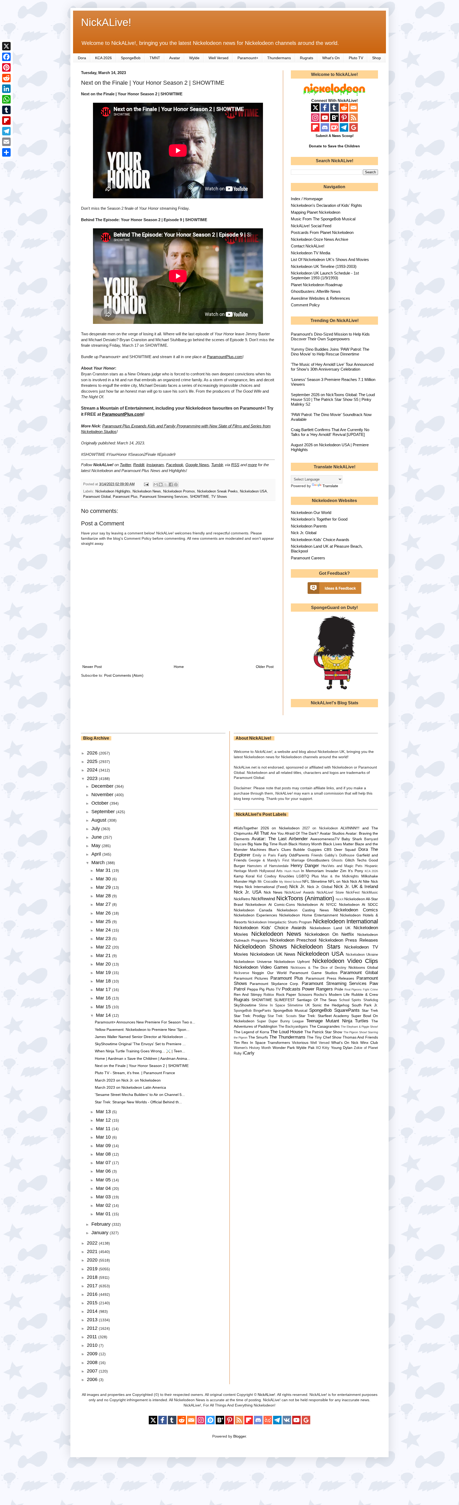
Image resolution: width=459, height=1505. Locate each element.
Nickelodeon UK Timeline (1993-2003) (323, 266)
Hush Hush (292, 871)
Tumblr (217, 464)
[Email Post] (146, 484)
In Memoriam (312, 871)
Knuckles (286, 876)
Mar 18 (104, 981)
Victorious (300, 1042)
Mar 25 (104, 921)
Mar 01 (104, 1213)
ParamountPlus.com (225, 356)
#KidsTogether (246, 828)
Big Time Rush (275, 844)
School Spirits (350, 1000)
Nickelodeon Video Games (261, 967)
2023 (93, 778)
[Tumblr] (6, 110)
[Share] (6, 152)
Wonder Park (284, 1047)
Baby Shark (352, 839)
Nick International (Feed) (266, 887)
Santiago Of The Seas (317, 1000)
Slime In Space (272, 1005)
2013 (93, 1319)
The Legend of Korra (251, 1032)
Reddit (138, 464)
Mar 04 (104, 1188)
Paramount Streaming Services (164, 497)
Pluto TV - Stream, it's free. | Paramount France (135, 1073)
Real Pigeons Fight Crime (361, 989)
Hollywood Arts (271, 871)
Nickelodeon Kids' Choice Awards (320, 539)
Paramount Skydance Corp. (274, 983)
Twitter (125, 464)
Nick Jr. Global (303, 532)
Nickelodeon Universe (253, 961)
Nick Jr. (297, 886)
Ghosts (337, 860)
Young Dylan (341, 1047)
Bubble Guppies (307, 849)
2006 (93, 1379)
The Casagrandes (324, 1026)
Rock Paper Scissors (294, 994)
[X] (6, 46)
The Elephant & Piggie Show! (359, 1026)
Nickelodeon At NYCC (316, 904)
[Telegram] (6, 131)
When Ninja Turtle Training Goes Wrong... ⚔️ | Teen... (140, 1051)
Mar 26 (104, 913)
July (96, 828)
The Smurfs (258, 1037)
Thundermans (279, 58)
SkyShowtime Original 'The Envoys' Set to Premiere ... (140, 1044)
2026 (93, 753)
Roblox (269, 995)
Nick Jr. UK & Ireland (356, 886)
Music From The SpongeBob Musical (323, 219)
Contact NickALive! (307, 246)
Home (179, 666)
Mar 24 (104, 930)
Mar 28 (104, 895)
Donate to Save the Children (334, 146)
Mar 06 (104, 1171)
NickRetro (242, 899)
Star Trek (370, 1010)
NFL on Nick (338, 881)
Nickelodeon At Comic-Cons (270, 904)
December (103, 786)
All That (261, 833)
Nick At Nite (359, 881)
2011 (92, 1336)
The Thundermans (287, 1037)
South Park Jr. (365, 1005)
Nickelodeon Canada (253, 910)
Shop (376, 58)
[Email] (6, 141)
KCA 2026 (103, 58)
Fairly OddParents (293, 855)
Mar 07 (104, 1162)
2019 (93, 1268)
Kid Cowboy (267, 876)
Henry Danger (305, 865)
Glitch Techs (356, 860)
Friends (317, 855)
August (99, 820)
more (252, 464)
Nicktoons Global (363, 967)
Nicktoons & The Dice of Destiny (318, 968)
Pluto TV (356, 58)
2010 (93, 1345)
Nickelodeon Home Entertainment (308, 915)
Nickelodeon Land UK (330, 928)
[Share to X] (165, 484)
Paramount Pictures (251, 978)
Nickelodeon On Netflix (329, 934)
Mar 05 (104, 1179)
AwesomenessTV (324, 839)
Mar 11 (104, 1128)
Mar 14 (104, 1015)
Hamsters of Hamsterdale (267, 866)
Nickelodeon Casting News (303, 910)
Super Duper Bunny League (280, 1021)
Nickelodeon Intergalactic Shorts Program (280, 922)
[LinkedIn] (6, 88)
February (101, 1224)
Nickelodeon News (147, 491)
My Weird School (290, 881)
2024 (93, 770)
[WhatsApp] (6, 99)
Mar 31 (104, 870)
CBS (328, 849)
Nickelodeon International (345, 921)
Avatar (174, 58)
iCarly (248, 1053)
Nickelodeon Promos (179, 491)
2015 (93, 1302)
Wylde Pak (305, 1047)
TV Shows (219, 497)
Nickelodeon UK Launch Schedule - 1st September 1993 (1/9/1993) (325, 275)
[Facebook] (6, 57)
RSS (235, 464)
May (96, 845)
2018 (93, 1277)
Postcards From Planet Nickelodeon (322, 232)
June (97, 837)
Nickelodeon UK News (272, 954)
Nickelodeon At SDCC (358, 904)
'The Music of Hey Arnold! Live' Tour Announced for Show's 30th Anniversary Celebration (332, 366)
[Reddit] (6, 78)
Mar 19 (104, 972)
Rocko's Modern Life (332, 994)
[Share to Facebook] (170, 484)
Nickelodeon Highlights (112, 491)
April (96, 854)
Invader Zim (336, 871)
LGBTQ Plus (307, 876)
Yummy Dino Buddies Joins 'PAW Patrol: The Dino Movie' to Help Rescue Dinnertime (330, 351)
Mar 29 (104, 887)
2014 (93, 1311)
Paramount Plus (125, 497)
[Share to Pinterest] (175, 484)
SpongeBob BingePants (252, 1011)
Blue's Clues (280, 849)
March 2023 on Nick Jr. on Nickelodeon (128, 1080)
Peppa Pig (256, 989)
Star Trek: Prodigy (250, 1016)
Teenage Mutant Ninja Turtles (337, 1020)
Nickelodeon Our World (311, 512)
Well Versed (218, 58)
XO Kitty (322, 1048)
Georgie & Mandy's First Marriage (277, 860)
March (98, 862)
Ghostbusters (318, 860)
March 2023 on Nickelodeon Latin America (130, 1087)
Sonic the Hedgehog (330, 1005)
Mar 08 (104, 1154)
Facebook (174, 464)
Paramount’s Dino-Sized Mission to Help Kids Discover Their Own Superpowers (330, 336)
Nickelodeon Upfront (292, 961)
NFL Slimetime (314, 881)
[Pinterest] (6, 67)
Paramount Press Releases (330, 978)
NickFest (353, 892)
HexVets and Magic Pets (342, 866)
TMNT (155, 58)
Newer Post (92, 666)
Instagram (155, 464)
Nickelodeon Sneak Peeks (217, 491)
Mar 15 (104, 1006)
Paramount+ (247, 58)
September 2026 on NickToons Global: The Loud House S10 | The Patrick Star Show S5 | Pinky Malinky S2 (333, 399)
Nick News (273, 892)
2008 (93, 1362)
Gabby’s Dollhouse (339, 855)
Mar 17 (104, 989)
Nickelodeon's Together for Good (319, 519)
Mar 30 (104, 878)
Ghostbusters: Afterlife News (316, 291)
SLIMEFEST (284, 1000)
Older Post (265, 666)
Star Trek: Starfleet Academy (324, 1016)
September (103, 811)
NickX (339, 899)
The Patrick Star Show (323, 1032)
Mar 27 (104, 904)
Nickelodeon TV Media (310, 253)
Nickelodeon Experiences (255, 915)
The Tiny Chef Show (324, 1037)
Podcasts (291, 989)
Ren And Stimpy (248, 994)
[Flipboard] (6, 120)
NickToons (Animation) (305, 898)
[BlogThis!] (160, 484)
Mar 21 (104, 955)
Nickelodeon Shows (260, 946)
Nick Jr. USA (248, 892)
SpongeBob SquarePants (334, 1010)
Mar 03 (104, 1196)
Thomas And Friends (360, 1037)
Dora (82, 58)
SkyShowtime (245, 1005)
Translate (330, 486)
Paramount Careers (308, 558)
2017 (93, 1285)
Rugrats (306, 58)
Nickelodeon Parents (309, 526)
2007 (93, 1371)
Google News (197, 464)
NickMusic (370, 892)
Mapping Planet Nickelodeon (315, 212)
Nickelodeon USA (253, 491)
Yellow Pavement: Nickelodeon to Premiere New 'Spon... (142, 1029)
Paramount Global (97, 497)
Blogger (239, 1436)
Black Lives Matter (338, 844)
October (100, 803)
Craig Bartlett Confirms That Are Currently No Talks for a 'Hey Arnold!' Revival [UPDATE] (330, 432)
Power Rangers (317, 989)
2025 (93, 761)
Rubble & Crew (364, 994)
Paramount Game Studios (313, 973)
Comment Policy (305, 305)
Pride (338, 989)
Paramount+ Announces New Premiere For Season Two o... (145, 1022)
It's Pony (355, 871)
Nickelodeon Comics (356, 909)
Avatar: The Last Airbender (280, 838)
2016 (93, 1294)
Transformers (278, 1042)
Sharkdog (370, 1000)
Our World (277, 973)
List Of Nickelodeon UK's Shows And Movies (330, 259)
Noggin (258, 973)
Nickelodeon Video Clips (345, 961)
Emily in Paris (264, 855)
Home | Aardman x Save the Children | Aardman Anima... (142, 1058)
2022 (93, 1243)
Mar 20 (104, 964)
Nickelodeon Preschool (293, 940)
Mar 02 (104, 1205)
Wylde (194, 58)
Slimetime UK (298, 1005)
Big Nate (255, 844)
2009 (93, 1353)
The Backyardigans (293, 1026)
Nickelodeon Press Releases (348, 940)
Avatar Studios (332, 833)
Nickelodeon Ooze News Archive (319, 239)
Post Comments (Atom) (123, 675)
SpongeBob (131, 58)
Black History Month (305, 844)
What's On (331, 58)
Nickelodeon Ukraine (362, 955)
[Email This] (155, 484)
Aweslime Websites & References (320, 298)
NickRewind (263, 898)
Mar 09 (104, 1145)
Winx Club (369, 1042)
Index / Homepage (307, 198)
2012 (93, 1328)
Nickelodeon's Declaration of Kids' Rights (326, 205)
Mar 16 (104, 998)
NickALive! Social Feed (311, 226)
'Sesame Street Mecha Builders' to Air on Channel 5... (140, 1094)
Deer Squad (345, 849)
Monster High (245, 881)
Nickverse (241, 973)
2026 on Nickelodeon (280, 828)
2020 (93, 1260)
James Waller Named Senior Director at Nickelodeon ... (141, 1037)
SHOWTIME (199, 497)
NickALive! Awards (299, 892)
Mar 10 (104, 1137)
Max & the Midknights (340, 876)
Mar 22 (104, 947)
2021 (93, 1251)
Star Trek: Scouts (281, 1016)
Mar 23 (104, 938)
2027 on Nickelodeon (320, 828)
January (100, 1232)
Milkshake (369, 876)
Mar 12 (104, 1120)
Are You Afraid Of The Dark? (294, 833)
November (103, 794)
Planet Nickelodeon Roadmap (316, 284)
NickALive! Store (330, 892)
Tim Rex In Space (250, 1042)
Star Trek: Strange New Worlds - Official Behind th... (138, 1102)
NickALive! (106, 22)
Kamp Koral (244, 876)
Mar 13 (104, 1111)
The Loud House (286, 1031)
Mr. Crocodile (268, 882)
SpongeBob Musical (290, 1010)
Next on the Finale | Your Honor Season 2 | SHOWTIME (142, 1066)
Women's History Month (252, 1048)
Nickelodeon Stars (315, 946)
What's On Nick (345, 1042)
